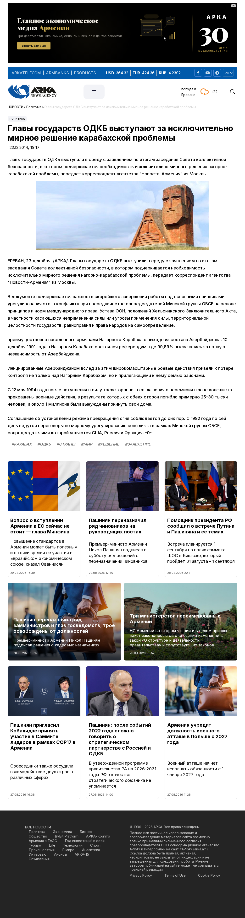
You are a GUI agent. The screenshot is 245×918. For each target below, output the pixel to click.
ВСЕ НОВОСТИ (38, 827)
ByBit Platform (66, 836)
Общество (38, 836)
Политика (17, 118)
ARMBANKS (57, 72)
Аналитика (91, 850)
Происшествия (42, 850)
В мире (68, 850)
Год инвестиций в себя (85, 840)
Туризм (35, 845)
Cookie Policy (209, 875)
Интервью (37, 854)
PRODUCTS (85, 72)
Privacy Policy (141, 875)
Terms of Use (175, 875)
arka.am (200, 849)
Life (52, 845)
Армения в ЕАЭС (43, 840)
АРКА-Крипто (98, 836)
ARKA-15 (82, 854)
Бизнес (86, 831)
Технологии (73, 845)
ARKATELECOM (26, 72)
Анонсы (60, 854)
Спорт (95, 845)
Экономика (62, 831)
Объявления (39, 859)
